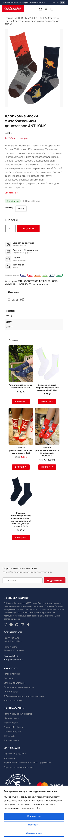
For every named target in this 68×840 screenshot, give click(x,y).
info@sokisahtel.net (13, 659)
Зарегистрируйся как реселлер (19, 767)
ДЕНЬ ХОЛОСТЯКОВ (27, 281)
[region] (34, 813)
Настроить (34, 824)
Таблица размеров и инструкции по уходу (24, 696)
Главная (9, 17)
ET (58, 2)
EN (54, 2)
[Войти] (46, 9)
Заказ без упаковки (13, 700)
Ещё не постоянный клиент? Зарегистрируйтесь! (27, 762)
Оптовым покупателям (14, 682)
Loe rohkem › (11, 193)
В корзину (28, 228)
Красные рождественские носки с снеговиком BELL (21, 450)
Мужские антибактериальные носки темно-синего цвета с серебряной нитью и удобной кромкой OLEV (21, 520)
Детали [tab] (13, 292)
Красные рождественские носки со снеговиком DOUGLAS (47, 451)
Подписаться (54, 580)
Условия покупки (12, 673)
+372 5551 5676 (11, 655)
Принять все (34, 816)
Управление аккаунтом (15, 753)
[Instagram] (5, 625)
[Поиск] (34, 9)
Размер (9, 207)
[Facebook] (11, 625)
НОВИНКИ (23, 284)
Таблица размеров (18, 138)
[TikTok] (28, 625)
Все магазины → (12, 740)
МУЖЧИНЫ (20, 17)
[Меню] (28, 9)
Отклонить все (34, 833)
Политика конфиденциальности (19, 687)
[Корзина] (51, 9)
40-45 (21, 208)
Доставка (8, 678)
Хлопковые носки (38, 284)
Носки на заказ (11, 691)
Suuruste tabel (33, 200)
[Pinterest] (16, 625)
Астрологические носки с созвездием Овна (21, 386)
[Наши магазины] (40, 9)
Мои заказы (9, 758)
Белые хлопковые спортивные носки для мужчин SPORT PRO (47, 388)
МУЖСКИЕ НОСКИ (37, 17)
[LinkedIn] (22, 625)
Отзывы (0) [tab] (16, 299)
